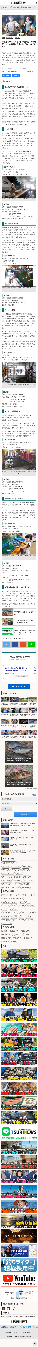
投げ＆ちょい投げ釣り (10, 887)
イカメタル (28, 880)
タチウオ (29, 906)
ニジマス (5, 906)
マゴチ (19, 916)
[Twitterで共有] (6, 644)
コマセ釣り (17, 880)
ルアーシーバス (8, 873)
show (7, 81)
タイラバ (19, 873)
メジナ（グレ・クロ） (10, 913)
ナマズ (22, 902)
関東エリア (25, 931)
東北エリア (14, 931)
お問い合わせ (26, 1332)
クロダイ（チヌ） (28, 913)
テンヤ (17, 884)
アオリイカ (14, 909)
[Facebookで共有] (15, 644)
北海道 (4, 931)
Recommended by (29, 788)
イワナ (21, 906)
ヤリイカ (5, 920)
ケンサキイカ (18, 899)
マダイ (10, 895)
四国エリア (28, 938)
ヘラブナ (29, 920)
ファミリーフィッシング (11, 866)
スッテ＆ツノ (7, 884)
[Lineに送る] (31, 644)
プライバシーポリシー (17, 1332)
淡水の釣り (6, 76)
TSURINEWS (17, 1336)
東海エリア (30, 934)
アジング (25, 870)
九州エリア (6, 941)
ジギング (26, 877)
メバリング (15, 870)
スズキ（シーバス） (9, 902)
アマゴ (13, 906)
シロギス (5, 916)
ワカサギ (28, 916)
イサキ (23, 895)
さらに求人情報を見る (19, 686)
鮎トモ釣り (27, 866)
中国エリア (17, 938)
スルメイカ (6, 899)
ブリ (17, 895)
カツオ (21, 920)
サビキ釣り (25, 887)
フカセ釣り (6, 880)
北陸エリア (19, 934)
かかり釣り (26, 884)
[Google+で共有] (23, 644)
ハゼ (13, 916)
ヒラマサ (32, 895)
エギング (5, 870)
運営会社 (8, 1332)
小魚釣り (16, 76)
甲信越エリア (7, 934)
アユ (29, 902)
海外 (14, 941)
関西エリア (6, 938)
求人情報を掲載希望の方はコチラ (19, 659)
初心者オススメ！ (9, 863)
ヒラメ (4, 909)
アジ (4, 895)
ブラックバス (7, 923)
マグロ (13, 920)
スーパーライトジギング (11, 877)
